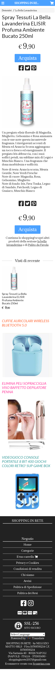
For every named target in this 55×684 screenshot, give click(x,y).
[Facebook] (23, 604)
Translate (38, 638)
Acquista (27, 58)
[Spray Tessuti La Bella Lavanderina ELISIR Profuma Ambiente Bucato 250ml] (27, 102)
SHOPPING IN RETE (27, 3)
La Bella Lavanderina (26, 10)
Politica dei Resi (27, 593)
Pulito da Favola (38, 245)
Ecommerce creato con (27, 663)
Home (28, 544)
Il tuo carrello (26, 556)
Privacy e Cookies (27, 563)
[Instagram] (31, 604)
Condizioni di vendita (27, 569)
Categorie (27, 550)
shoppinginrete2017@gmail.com (27, 659)
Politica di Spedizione (27, 587)
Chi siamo (27, 575)
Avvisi (27, 581)
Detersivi (7, 10)
